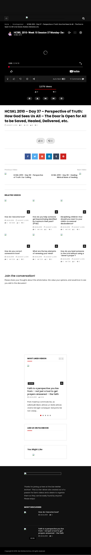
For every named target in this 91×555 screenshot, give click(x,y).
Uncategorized (18, 24)
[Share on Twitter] (35, 156)
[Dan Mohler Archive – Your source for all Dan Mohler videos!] (45, 18)
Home (7, 24)
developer (10, 220)
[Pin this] (63, 156)
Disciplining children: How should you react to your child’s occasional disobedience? (71, 220)
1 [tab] (40, 415)
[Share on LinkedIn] (49, 156)
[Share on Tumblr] (56, 156)
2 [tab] (43, 415)
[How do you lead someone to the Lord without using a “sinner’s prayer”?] (73, 241)
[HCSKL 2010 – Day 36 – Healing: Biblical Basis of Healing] (82, 176)
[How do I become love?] (17, 206)
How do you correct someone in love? (13, 252)
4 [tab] (47, 415)
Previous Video (11, 170)
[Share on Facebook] (28, 156)
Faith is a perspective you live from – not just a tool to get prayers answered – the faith (43, 391)
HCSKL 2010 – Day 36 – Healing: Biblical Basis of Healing (64, 176)
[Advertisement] (48, 7)
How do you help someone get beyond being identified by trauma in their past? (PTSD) (45, 220)
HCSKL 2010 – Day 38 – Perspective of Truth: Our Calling (28, 176)
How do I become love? (15, 217)
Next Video (81, 170)
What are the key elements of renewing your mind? (44, 252)
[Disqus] (45, 316)
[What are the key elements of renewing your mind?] (45, 241)
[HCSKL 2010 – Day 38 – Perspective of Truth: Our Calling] (8, 176)
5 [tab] (50, 415)
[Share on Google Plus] (42, 156)
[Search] (83, 18)
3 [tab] (45, 415)
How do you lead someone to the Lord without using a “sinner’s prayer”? (72, 253)
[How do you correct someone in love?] (17, 241)
